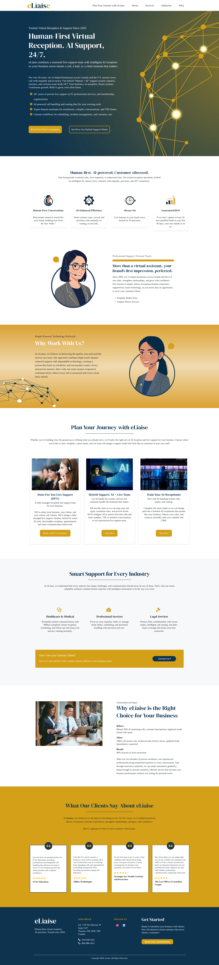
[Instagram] (117, 925)
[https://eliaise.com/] (38, 5)
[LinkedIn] (124, 925)
